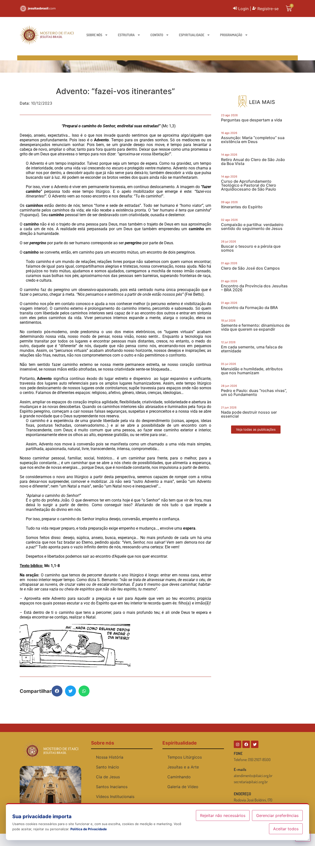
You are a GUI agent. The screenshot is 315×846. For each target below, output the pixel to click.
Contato (156, 35)
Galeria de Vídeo (182, 786)
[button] (57, 691)
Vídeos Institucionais (115, 796)
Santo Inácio (107, 767)
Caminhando (179, 776)
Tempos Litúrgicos (184, 757)
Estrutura (126, 35)
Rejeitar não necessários (222, 815)
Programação (231, 35)
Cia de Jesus (108, 776)
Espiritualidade (191, 35)
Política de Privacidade (88, 829)
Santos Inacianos (111, 786)
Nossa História (109, 757)
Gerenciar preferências (277, 815)
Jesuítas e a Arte (183, 767)
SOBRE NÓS (94, 35)
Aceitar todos (286, 828)
